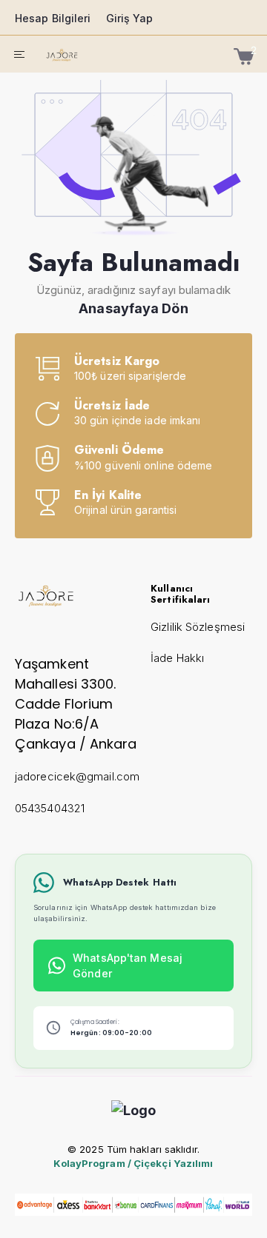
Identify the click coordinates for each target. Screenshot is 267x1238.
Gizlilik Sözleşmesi (198, 627)
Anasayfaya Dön (133, 308)
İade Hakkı (177, 658)
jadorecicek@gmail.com (77, 776)
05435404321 (50, 808)
